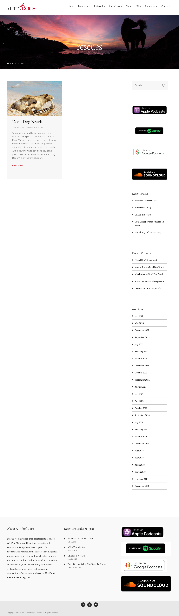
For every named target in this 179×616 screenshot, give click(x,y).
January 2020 (141, 436)
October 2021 (141, 372)
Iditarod (98, 5)
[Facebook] (83, 604)
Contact (165, 5)
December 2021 (142, 365)
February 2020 (141, 429)
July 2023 (139, 315)
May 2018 (139, 457)
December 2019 (142, 443)
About (129, 5)
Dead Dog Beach (27, 121)
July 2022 (139, 344)
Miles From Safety (143, 207)
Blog (138, 5)
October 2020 (141, 408)
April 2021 (140, 400)
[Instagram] (89, 604)
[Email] (96, 604)
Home (71, 5)
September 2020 (142, 415)
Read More (17, 165)
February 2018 (141, 478)
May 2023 (139, 323)
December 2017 (142, 485)
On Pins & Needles (143, 214)
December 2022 (142, 330)
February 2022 (141, 351)
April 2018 (140, 464)
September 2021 (142, 379)
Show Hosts (115, 5)
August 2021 (140, 386)
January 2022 (141, 358)
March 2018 (140, 471)
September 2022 (142, 337)
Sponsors (150, 5)
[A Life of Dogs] (21, 7)
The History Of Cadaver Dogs (148, 232)
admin (30, 127)
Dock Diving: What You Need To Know (87, 563)
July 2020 (139, 422)
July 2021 (139, 393)
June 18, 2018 (18, 127)
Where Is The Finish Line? (146, 200)
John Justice (140, 274)
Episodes (83, 5)
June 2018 (139, 450)
